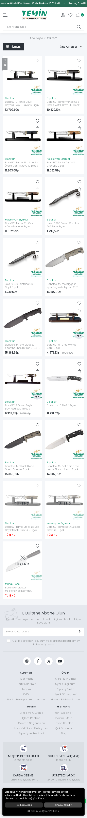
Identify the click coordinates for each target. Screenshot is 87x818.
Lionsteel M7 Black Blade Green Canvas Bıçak (19, 468)
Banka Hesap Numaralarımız (26, 699)
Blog (64, 733)
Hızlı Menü (63, 706)
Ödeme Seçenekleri (31, 723)
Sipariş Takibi (65, 689)
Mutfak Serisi (12, 584)
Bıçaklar (10, 98)
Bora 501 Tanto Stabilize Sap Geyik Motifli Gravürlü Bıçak (22, 528)
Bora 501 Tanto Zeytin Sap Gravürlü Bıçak (62, 164)
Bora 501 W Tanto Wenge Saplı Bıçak (61, 346)
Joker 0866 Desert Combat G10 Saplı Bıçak (63, 225)
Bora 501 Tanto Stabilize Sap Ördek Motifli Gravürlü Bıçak (22, 164)
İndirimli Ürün (63, 718)
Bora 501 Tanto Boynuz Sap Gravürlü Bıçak (63, 528)
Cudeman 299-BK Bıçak (61, 405)
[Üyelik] (63, 15)
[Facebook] (38, 661)
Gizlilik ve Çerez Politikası (45, 811)
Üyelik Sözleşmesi (65, 694)
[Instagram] (27, 661)
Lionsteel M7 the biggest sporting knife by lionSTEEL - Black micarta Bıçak (22, 347)
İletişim (26, 689)
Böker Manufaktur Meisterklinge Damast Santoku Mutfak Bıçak (18, 589)
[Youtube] (60, 661)
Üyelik (65, 672)
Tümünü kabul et (63, 805)
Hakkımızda (26, 678)
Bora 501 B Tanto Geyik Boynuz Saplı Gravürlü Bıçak (22, 103)
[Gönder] (79, 632)
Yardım (31, 706)
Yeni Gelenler (63, 712)
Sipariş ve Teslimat (31, 733)
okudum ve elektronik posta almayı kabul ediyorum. (46, 642)
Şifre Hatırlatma (65, 678)
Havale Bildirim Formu (65, 699)
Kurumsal (26, 672)
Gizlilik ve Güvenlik (31, 712)
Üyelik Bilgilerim (65, 684)
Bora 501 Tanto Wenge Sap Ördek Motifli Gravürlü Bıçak (63, 103)
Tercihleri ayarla (24, 805)
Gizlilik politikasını (23, 640)
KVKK (26, 694)
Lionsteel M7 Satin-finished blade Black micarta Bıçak (63, 468)
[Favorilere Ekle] (37, 60)
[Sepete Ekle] (37, 67)
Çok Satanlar (63, 728)
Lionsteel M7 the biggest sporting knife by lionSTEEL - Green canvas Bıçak (64, 286)
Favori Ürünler (63, 723)
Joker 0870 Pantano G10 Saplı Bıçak (19, 285)
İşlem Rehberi (31, 718)
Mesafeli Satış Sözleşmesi (31, 728)
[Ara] (79, 27)
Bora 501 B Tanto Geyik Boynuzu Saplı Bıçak (18, 407)
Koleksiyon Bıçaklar (58, 159)
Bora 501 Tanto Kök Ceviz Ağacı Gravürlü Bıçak (20, 225)
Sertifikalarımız (26, 684)
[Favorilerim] (70, 15)
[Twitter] (49, 661)
